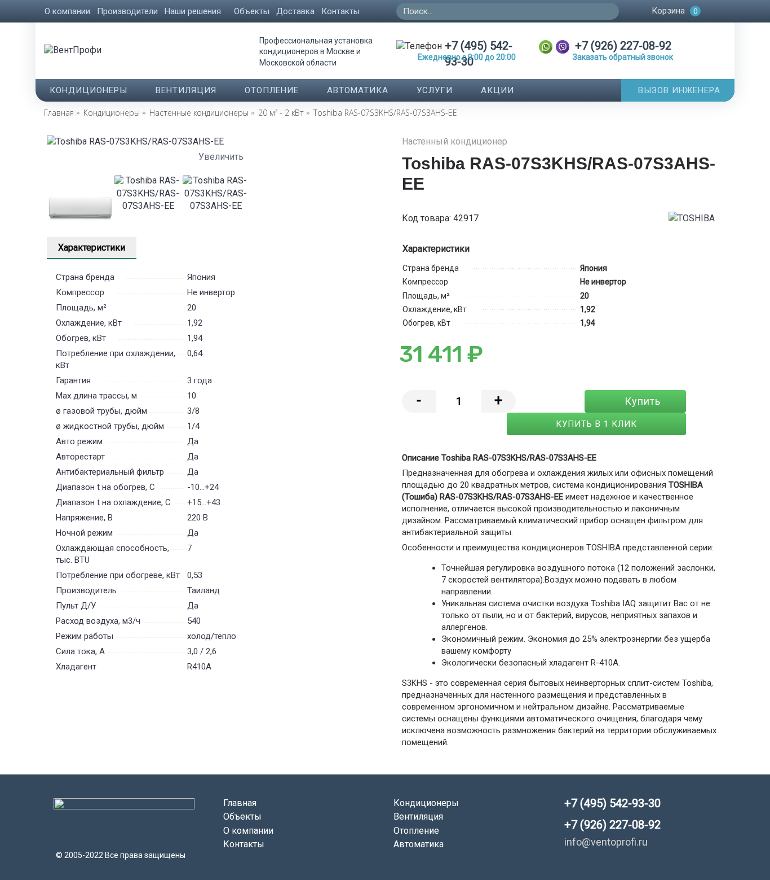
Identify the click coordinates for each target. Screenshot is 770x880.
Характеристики (91, 247)
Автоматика (418, 844)
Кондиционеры (426, 803)
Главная (239, 803)
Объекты (242, 816)
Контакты (243, 844)
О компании (248, 830)
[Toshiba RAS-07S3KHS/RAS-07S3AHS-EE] (216, 141)
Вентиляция (418, 816)
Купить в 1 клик (596, 424)
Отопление (416, 830)
